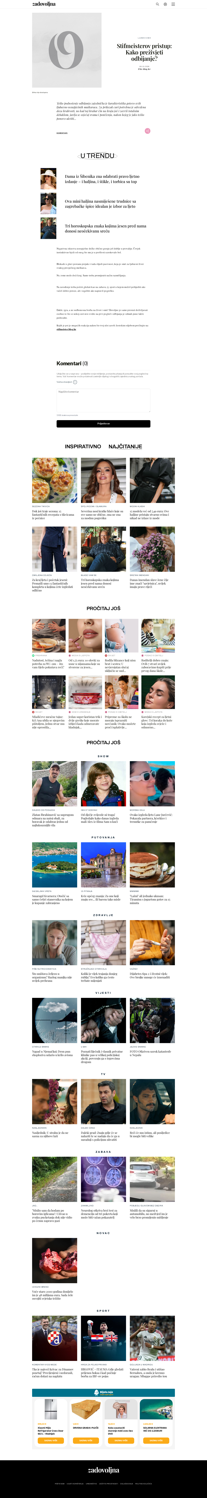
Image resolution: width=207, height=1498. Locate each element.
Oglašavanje (126, 1484)
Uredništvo (91, 1484)
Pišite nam (59, 1484)
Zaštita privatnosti (108, 1484)
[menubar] (166, 4)
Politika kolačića (143, 1484)
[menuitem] (165, 4)
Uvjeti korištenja (75, 1484)
